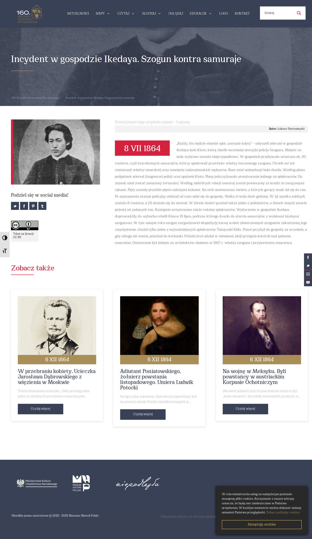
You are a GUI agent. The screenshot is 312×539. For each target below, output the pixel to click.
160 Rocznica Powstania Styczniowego (36, 98)
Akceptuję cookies (262, 524)
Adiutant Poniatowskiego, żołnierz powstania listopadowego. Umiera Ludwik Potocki (156, 380)
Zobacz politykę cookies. (283, 512)
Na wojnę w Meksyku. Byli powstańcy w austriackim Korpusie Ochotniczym (254, 377)
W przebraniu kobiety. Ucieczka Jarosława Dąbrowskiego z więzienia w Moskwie (57, 377)
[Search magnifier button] (299, 13)
